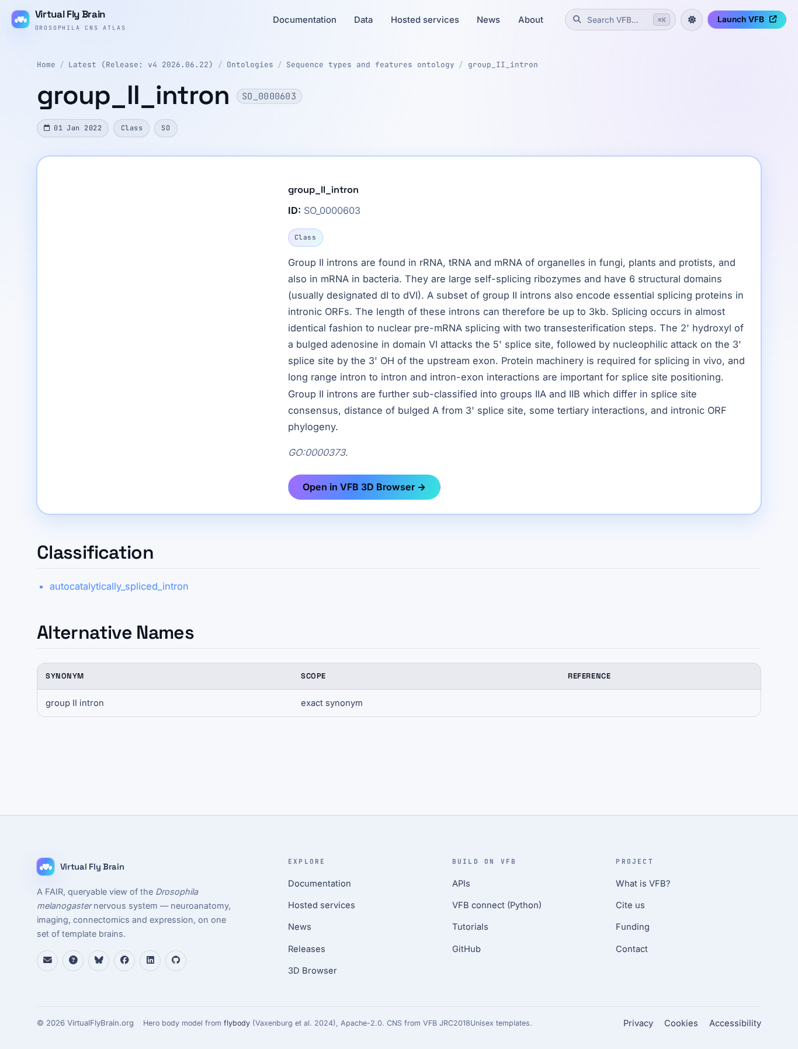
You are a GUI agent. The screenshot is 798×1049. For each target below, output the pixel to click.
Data (363, 20)
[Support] (47, 960)
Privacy (638, 1023)
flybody (237, 1023)
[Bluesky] (98, 960)
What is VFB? (643, 883)
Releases (306, 949)
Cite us (630, 905)
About (530, 20)
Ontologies (250, 65)
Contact (632, 949)
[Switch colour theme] (692, 20)
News (488, 20)
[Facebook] (124, 960)
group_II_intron (503, 65)
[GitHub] (175, 960)
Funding (633, 927)
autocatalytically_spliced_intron (119, 586)
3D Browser (312, 970)
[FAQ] (73, 960)
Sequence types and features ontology (370, 65)
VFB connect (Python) (497, 905)
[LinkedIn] (150, 960)
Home (46, 65)
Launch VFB (740, 19)
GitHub (466, 949)
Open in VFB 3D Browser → (364, 487)
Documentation (304, 20)
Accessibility (735, 1023)
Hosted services (425, 20)
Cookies (681, 1023)
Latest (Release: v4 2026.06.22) (140, 65)
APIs (461, 883)
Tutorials (470, 927)
